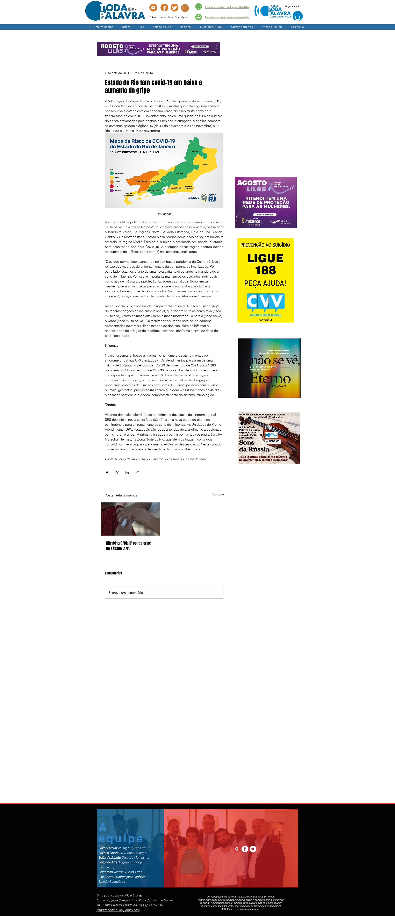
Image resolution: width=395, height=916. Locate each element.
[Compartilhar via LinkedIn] (127, 472)
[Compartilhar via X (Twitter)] (117, 472)
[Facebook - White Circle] (245, 849)
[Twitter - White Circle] (253, 849)
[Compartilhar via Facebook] (107, 472)
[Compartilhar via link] (137, 472)
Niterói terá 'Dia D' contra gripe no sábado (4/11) (128, 546)
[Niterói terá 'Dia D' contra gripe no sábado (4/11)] (130, 519)
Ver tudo (218, 494)
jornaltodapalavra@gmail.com (118, 910)
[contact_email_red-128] (237, 849)
